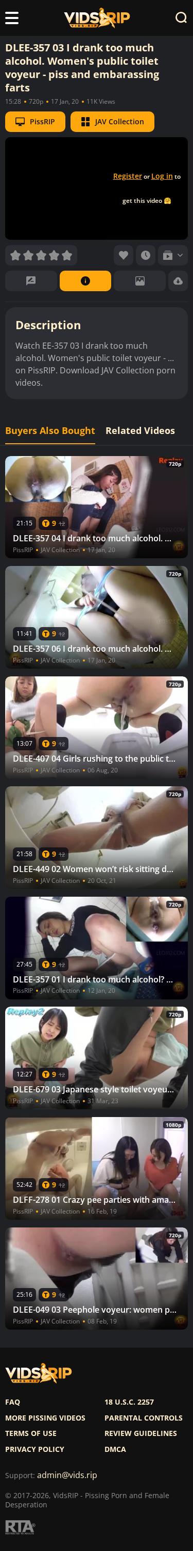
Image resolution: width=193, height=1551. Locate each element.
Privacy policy (34, 1449)
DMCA (115, 1449)
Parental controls (143, 1418)
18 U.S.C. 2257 (129, 1402)
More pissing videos (45, 1418)
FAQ (12, 1402)
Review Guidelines (140, 1433)
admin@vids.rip (67, 1475)
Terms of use (31, 1433)
